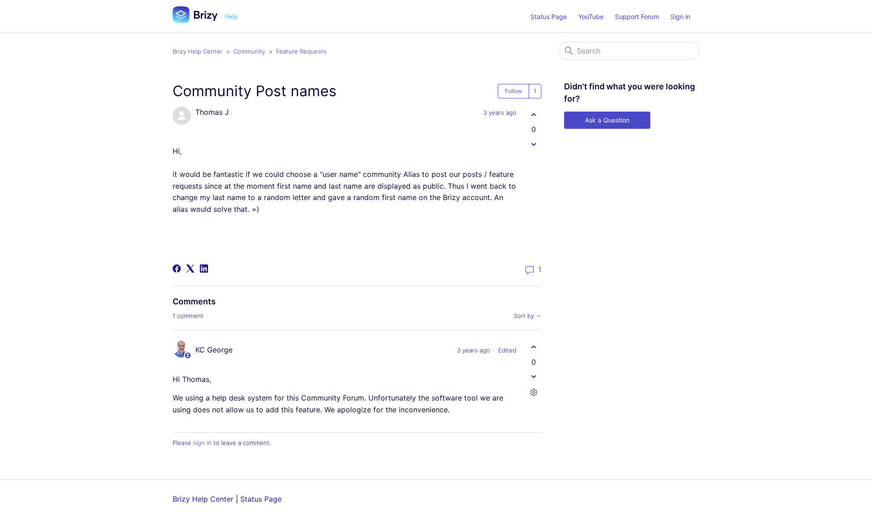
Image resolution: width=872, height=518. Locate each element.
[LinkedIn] (204, 268)
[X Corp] (190, 268)
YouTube (591, 16)
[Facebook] (177, 268)
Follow (513, 91)
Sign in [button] (680, 16)
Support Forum (637, 16)
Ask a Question (607, 120)
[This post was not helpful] (533, 144)
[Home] (208, 20)
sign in (202, 442)
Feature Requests (301, 51)
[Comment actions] (533, 393)
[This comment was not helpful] (533, 377)
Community (249, 51)
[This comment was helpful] (533, 347)
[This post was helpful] (533, 114)
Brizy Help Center (198, 51)
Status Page (548, 16)
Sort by (525, 316)
